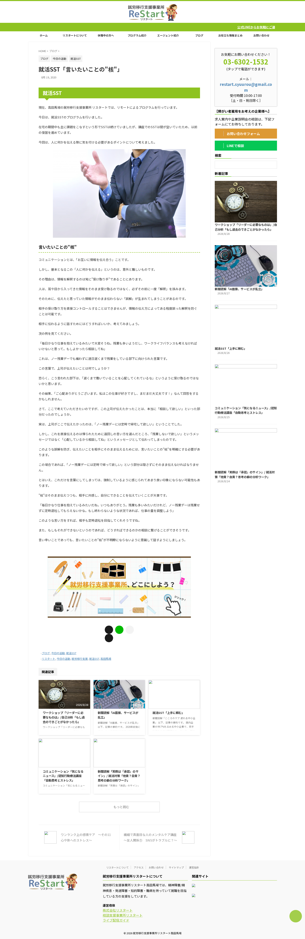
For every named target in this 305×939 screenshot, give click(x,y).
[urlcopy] (130, 630)
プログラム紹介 (137, 35)
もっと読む (121, 807)
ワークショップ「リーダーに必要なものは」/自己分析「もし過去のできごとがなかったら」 (64, 717)
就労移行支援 (80, 659)
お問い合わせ (261, 35)
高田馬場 (105, 659)
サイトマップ (176, 867)
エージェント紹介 (168, 35)
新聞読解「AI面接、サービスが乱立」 (239, 289)
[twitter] (109, 638)
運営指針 (194, 867)
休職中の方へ (106, 35)
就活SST (71, 653)
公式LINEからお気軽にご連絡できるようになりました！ (231, 27)
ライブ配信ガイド (116, 920)
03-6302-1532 (245, 61)
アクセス (139, 867)
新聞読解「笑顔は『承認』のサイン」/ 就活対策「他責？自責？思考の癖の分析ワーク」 (119, 775)
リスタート (48, 659)
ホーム (44, 35)
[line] (119, 630)
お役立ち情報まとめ (230, 35)
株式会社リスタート (118, 910)
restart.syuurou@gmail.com (246, 87)
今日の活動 (58, 653)
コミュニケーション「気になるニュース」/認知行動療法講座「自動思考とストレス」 (63, 775)
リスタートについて (75, 35)
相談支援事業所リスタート (123, 915)
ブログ (199, 35)
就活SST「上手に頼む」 (168, 712)
